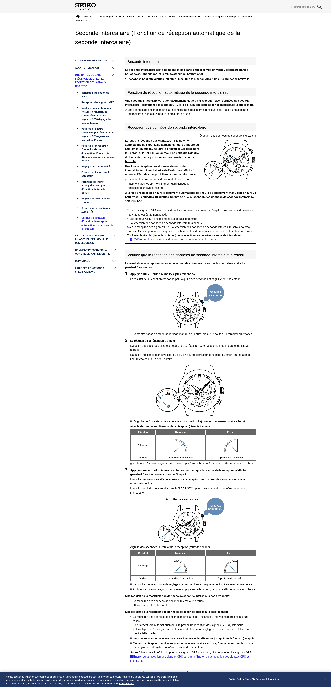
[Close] (325, 679)
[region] (165, 679)
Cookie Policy (126, 683)
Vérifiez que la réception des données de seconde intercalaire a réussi (176, 239)
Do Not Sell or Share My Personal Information (254, 679)
